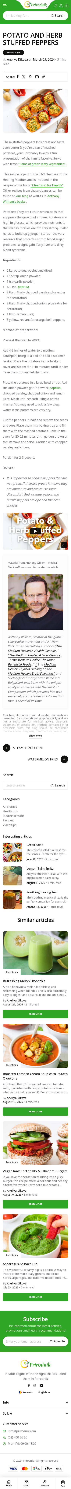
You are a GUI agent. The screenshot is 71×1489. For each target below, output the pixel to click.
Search (59, 15)
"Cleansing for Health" (47, 185)
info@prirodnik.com (22, 1431)
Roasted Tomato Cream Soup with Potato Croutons (35, 1076)
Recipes (8, 820)
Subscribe (59, 1341)
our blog (22, 196)
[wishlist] (55, 5)
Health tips (10, 811)
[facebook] (18, 76)
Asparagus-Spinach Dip (20, 1264)
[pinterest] (31, 76)
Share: (10, 77)
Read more (35, 1014)
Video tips (9, 825)
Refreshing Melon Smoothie (24, 981)
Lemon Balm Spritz (40, 868)
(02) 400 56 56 (17, 1437)
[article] (12, 852)
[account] (61, 5)
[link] (43, 76)
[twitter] (24, 76)
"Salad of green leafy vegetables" (42, 164)
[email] (37, 76)
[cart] (66, 5)
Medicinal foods (13, 816)
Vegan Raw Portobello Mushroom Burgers (35, 1171)
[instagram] (35, 1385)
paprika (23, 287)
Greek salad (35, 845)
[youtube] (41, 1385)
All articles (10, 807)
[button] (5, 5)
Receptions (13, 52)
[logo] (35, 4)
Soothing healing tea (42, 892)
